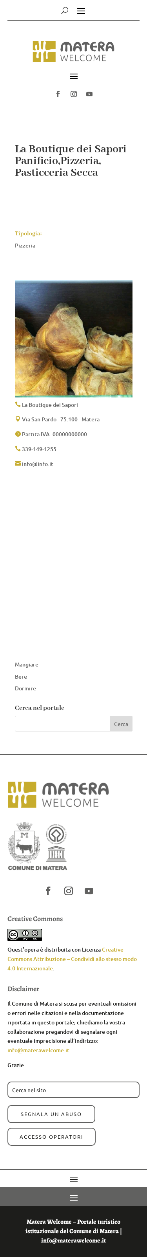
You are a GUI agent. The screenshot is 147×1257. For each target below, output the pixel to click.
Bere (21, 676)
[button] (73, 55)
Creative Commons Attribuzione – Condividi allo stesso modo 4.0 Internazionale (72, 959)
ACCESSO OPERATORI (51, 1136)
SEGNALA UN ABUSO (51, 1114)
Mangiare (26, 664)
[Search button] (65, 10)
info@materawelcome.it (38, 1050)
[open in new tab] (58, 94)
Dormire (25, 688)
